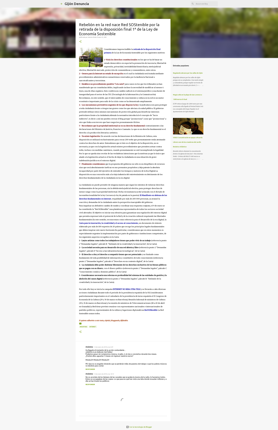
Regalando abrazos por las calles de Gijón (188, 73)
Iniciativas (83, 326)
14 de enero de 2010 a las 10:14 (104, 374)
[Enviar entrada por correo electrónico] (80, 324)
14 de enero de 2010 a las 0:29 (103, 347)
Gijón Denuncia (77, 4)
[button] (80, 41)
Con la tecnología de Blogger (140, 427)
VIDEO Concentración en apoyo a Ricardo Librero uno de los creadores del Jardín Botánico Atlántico (188, 142)
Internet (93, 326)
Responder (90, 369)
